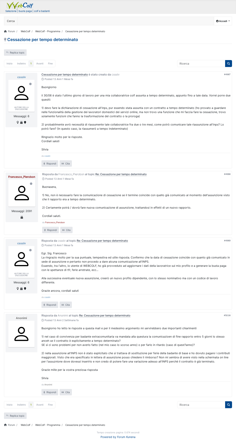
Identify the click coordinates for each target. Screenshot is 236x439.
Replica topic (17, 52)
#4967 (227, 74)
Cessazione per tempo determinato (64, 74)
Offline (30, 84)
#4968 (227, 174)
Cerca (11, 21)
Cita (67, 163)
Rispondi (51, 163)
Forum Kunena (126, 437)
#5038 (227, 315)
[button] (223, 21)
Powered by (108, 437)
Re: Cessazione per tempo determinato (121, 174)
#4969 (227, 240)
